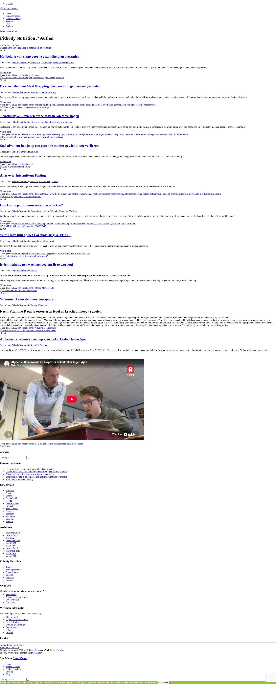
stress (121, 134)
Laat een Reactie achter (23, 75)
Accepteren (163, 682)
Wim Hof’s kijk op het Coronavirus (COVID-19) (35, 235)
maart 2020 (11, 545)
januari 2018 (11, 556)
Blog (8, 23)
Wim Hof (86, 253)
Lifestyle (43, 92)
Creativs (60, 650)
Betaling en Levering (15, 624)
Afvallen (34, 92)
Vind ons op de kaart (9, 647)
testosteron (130, 134)
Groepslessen (12, 572)
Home (8, 13)
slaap (37, 75)
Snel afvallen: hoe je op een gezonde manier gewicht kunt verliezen (49, 145)
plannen (117, 105)
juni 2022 (10, 538)
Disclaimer (11, 602)
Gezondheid (46, 62)
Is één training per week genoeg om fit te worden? (36, 264)
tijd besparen (136, 105)
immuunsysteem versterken (99, 223)
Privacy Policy (12, 622)
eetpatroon (96, 194)
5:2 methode (54, 194)
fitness (38, 288)
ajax (37, 443)
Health (56, 62)
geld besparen (49, 105)
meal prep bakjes (105, 105)
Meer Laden (5, 446)
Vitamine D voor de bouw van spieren (27, 299)
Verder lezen (5, 72)
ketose (146, 194)
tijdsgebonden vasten (211, 194)
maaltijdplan (91, 105)
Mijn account (12, 617)
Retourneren (11, 627)
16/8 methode (41, 194)
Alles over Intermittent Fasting (23, 175)
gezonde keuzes (63, 105)
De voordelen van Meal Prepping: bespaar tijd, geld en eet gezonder (50, 86)
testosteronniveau (164, 134)
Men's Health (48, 288)
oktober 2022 (12, 535)
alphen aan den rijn (48, 443)
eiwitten (38, 134)
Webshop (10, 577)
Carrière (9, 580)
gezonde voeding (61, 223)
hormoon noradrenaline (112, 194)
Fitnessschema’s (13, 16)
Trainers (9, 567)
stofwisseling (195, 194)
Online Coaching (13, 18)
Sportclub (34, 345)
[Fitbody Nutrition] (9, 8)
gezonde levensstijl (51, 134)
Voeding (9, 21)
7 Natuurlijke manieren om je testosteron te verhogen (39, 116)
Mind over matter (73, 253)
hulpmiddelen (78, 105)
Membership (11, 594)
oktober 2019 (12, 548)
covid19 (60, 253)
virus (123, 223)
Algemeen (35, 62)
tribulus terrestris (180, 134)
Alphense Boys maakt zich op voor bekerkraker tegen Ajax (43, 339)
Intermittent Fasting (133, 194)
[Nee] (170, 683)
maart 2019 (11, 553)
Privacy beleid (12, 599)
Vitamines (63, 211)
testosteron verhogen (145, 134)
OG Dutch (37, 653)
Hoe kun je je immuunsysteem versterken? (31, 205)
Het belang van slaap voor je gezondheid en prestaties (39, 56)
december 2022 (13, 532)
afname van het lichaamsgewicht (75, 194)
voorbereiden (150, 105)
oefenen (109, 134)
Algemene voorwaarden (17, 597)
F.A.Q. (9, 630)
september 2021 (13, 540)
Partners (9, 511)
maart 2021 (11, 543)
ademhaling (40, 223)
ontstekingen (155, 194)
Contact (9, 632)
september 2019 (13, 551)
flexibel (38, 105)
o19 (74, 443)
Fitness (33, 122)
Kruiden (116, 223)
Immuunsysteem (78, 223)
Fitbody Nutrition (20, 62)
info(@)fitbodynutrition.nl (12, 645)
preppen (126, 105)
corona (50, 223)
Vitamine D (40, 328)
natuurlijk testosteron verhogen (90, 134)
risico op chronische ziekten (175, 194)
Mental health (49, 241)
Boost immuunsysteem (45, 253)
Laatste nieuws (67, 62)
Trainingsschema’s (14, 569)
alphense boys (64, 443)
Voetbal (43, 345)
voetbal (80, 443)
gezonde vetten (68, 134)
